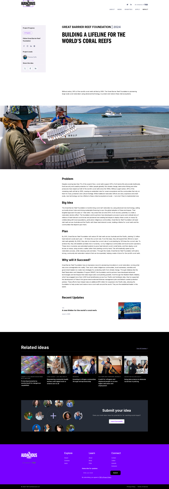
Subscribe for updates (90, 468)
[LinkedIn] (131, 5)
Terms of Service (142, 486)
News (120, 9)
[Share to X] (25, 68)
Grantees (128, 9)
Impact (145, 9)
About (112, 9)
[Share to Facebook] (30, 68)
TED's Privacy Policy (105, 477)
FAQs (90, 463)
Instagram (114, 466)
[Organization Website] (34, 46)
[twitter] (127, 5)
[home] (28, 6)
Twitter (113, 460)
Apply (137, 9)
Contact (113, 457)
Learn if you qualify (117, 421)
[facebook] (24, 46)
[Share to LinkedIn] (35, 68)
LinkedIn (113, 463)
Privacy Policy (131, 486)
